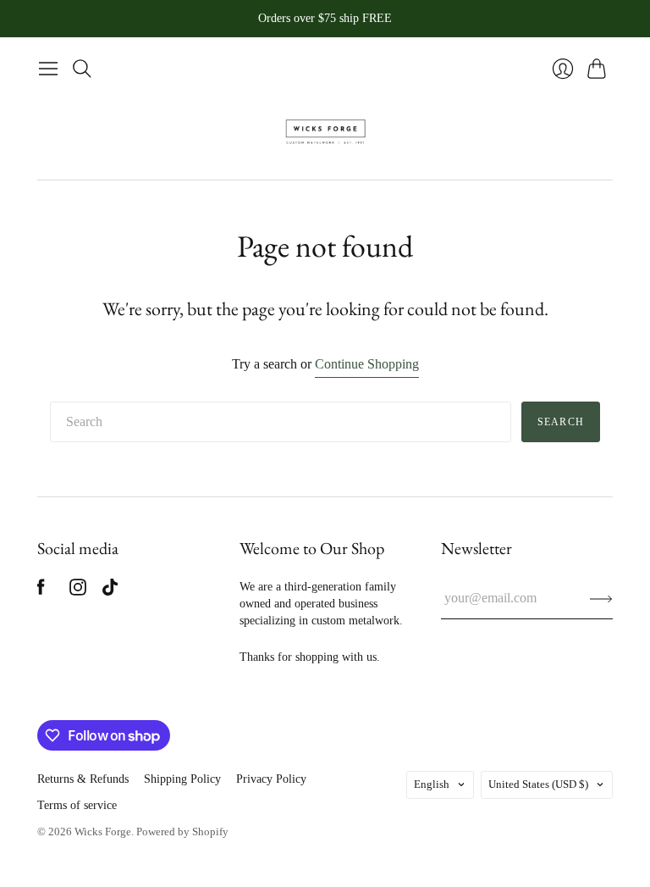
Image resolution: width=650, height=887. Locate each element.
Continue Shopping (367, 364)
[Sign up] (601, 598)
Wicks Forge (102, 831)
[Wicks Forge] (325, 132)
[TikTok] (110, 591)
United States (538, 784)
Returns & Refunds (83, 779)
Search (560, 422)
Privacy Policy (271, 779)
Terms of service (77, 805)
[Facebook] (41, 591)
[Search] (82, 69)
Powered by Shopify (182, 831)
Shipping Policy (182, 779)
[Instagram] (77, 591)
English (431, 784)
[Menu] (48, 68)
